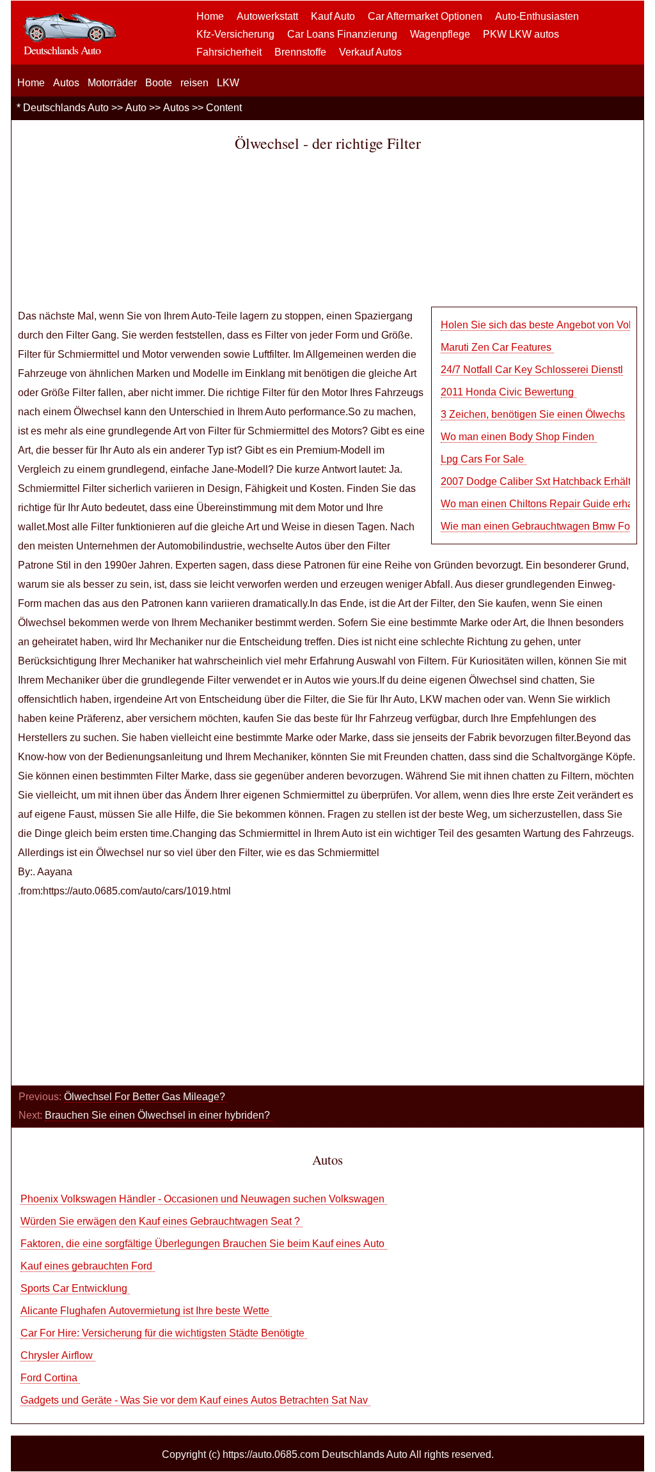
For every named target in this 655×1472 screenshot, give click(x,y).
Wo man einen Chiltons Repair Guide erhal (538, 503)
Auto (135, 107)
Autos (66, 82)
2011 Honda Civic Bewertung (508, 392)
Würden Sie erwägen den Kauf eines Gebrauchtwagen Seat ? (161, 1221)
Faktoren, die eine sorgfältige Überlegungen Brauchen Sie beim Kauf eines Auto (203, 1243)
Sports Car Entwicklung (75, 1288)
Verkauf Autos (370, 52)
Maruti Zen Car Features (497, 347)
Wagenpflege (440, 34)
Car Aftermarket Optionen (425, 16)
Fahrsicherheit (229, 52)
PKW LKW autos (521, 34)
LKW (228, 82)
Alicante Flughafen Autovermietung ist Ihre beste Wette (146, 1310)
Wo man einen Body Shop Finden (519, 436)
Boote (158, 82)
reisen (194, 82)
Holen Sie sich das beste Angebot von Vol (536, 324)
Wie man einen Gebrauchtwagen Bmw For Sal (546, 526)
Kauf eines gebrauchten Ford (87, 1266)
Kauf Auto (333, 16)
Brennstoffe (300, 52)
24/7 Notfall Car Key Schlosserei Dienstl (532, 369)
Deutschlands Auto (66, 107)
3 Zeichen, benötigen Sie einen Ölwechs (533, 414)
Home (210, 16)
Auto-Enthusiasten (537, 16)
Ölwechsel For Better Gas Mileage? (146, 1096)
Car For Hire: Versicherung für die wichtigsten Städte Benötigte (163, 1333)
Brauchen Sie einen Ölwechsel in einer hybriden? (158, 1115)
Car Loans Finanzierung (342, 34)
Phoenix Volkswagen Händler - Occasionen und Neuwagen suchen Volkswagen (203, 1198)
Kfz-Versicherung (235, 34)
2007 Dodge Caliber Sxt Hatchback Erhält (536, 481)
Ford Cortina (50, 1377)
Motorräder (112, 82)
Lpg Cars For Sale (483, 459)
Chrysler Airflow (57, 1355)
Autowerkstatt (267, 16)
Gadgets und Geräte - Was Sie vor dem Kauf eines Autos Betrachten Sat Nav (195, 1400)
